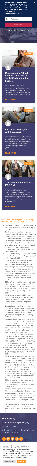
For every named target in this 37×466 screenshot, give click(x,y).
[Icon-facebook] (4, 439)
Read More (10, 99)
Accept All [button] (21, 461)
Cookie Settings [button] (9, 461)
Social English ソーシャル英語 (12, 222)
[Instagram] (17, 439)
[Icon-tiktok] (21, 439)
